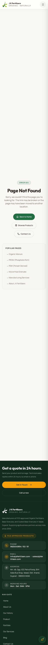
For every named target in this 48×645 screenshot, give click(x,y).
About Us (7, 607)
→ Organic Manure (14, 254)
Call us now (24, 492)
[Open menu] (43, 4)
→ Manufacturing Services (18, 277)
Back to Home (26, 216)
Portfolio (6, 625)
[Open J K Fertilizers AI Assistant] (42, 639)
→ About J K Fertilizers (16, 283)
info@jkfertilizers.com (20, 556)
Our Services (8, 631)
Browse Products (25, 225)
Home (5, 600)
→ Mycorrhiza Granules (16, 271)
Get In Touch (22, 484)
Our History (8, 613)
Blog (5, 637)
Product (6, 619)
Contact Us (26, 234)
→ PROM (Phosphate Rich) (18, 260)
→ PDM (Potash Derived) (17, 266)
